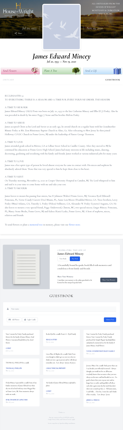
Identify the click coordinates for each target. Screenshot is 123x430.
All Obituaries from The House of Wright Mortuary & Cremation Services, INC (106, 8)
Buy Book (75, 259)
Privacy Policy (56, 419)
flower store (74, 224)
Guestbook (112, 79)
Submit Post (110, 320)
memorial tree (36, 224)
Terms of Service (67, 419)
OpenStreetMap (63, 423)
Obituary (8, 79)
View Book (62, 259)
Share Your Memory (108, 280)
